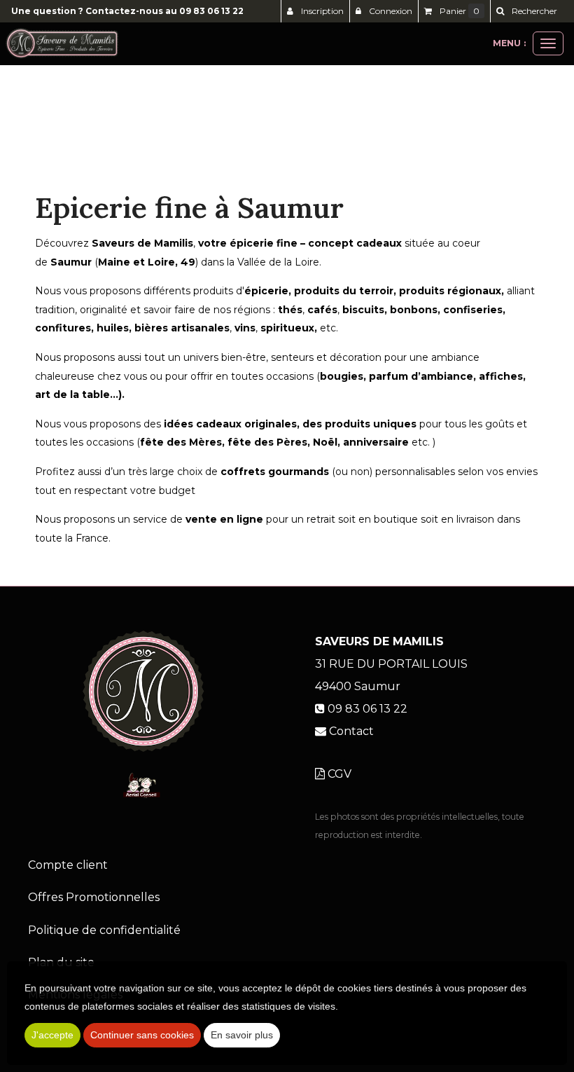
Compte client (68, 865)
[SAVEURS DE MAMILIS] (62, 43)
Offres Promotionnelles (94, 897)
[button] (526, 11)
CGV (338, 774)
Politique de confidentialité (104, 930)
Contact (351, 731)
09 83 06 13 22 (211, 11)
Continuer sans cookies (142, 1034)
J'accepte (52, 1034)
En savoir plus (242, 1034)
